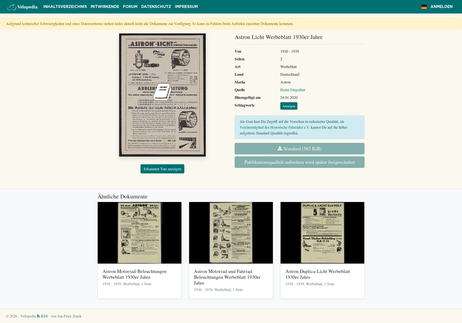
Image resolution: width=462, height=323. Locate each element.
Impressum (186, 7)
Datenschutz (156, 7)
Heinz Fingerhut (292, 89)
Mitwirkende (105, 7)
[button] (424, 7)
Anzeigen (288, 106)
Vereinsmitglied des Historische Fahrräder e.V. (275, 127)
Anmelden (441, 7)
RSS (44, 315)
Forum (130, 7)
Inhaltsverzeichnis (65, 7)
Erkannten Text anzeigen (162, 168)
